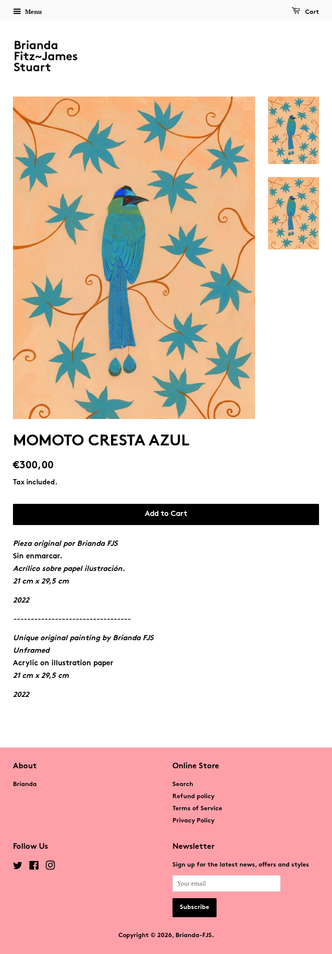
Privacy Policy (193, 821)
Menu (32, 11)
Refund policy (193, 796)
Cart (311, 12)
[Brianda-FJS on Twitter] (17, 867)
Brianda (25, 784)
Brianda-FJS (194, 935)
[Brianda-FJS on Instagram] (50, 867)
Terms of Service (197, 809)
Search (182, 784)
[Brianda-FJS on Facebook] (34, 867)
